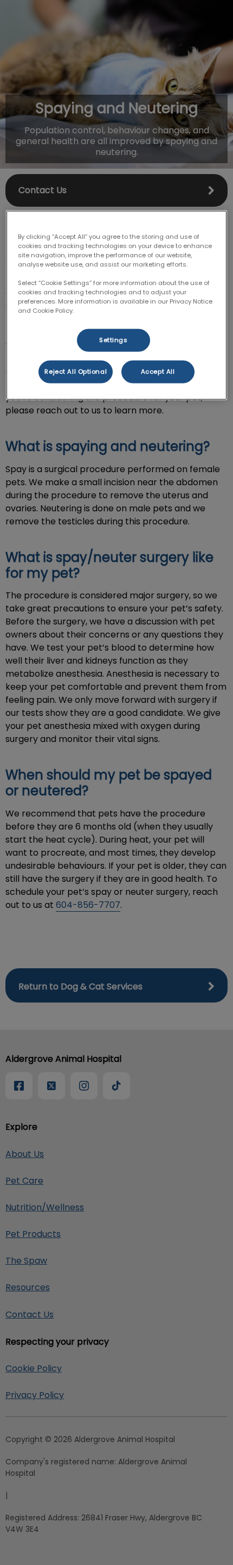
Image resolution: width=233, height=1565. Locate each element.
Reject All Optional (75, 371)
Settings (113, 340)
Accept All (158, 371)
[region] (117, 305)
